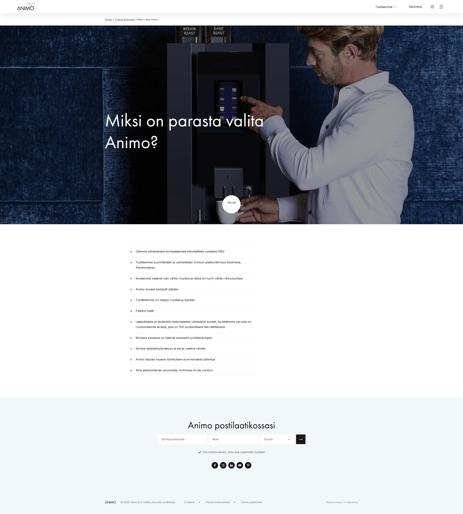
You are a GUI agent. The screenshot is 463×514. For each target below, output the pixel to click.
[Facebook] (215, 465)
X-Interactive (350, 502)
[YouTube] (240, 465)
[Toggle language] (432, 6)
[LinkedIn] (231, 465)
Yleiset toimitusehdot (217, 502)
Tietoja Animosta (125, 19)
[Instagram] (223, 465)
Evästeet (189, 502)
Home (108, 19)
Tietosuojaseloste (251, 502)
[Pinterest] (248, 465)
